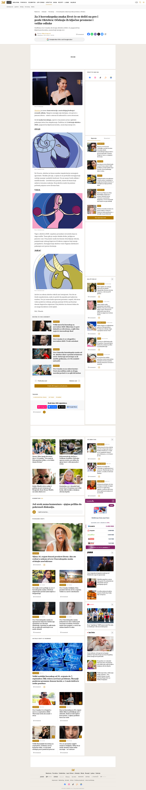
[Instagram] (95, 78)
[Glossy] (67, 777)
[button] (79, 34)
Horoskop (51, 11)
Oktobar (37, 110)
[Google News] (111, 78)
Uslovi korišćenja (89, 780)
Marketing (61, 780)
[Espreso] (56, 777)
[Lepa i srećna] (74, 777)
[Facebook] (89, 78)
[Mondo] (49, 777)
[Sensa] (88, 777)
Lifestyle (44, 11)
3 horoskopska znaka (40, 397)
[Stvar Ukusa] (103, 777)
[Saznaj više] (112, 552)
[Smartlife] (80, 777)
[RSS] (105, 78)
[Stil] (3, 2)
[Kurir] (42, 777)
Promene (58, 397)
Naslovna (37, 11)
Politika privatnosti (79, 780)
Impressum (55, 780)
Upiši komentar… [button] (43, 512)
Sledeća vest (73, 380)
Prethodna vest (42, 380)
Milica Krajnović (46, 33)
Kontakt (67, 780)
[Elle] (61, 777)
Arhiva (71, 780)
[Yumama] (95, 777)
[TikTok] (100, 78)
